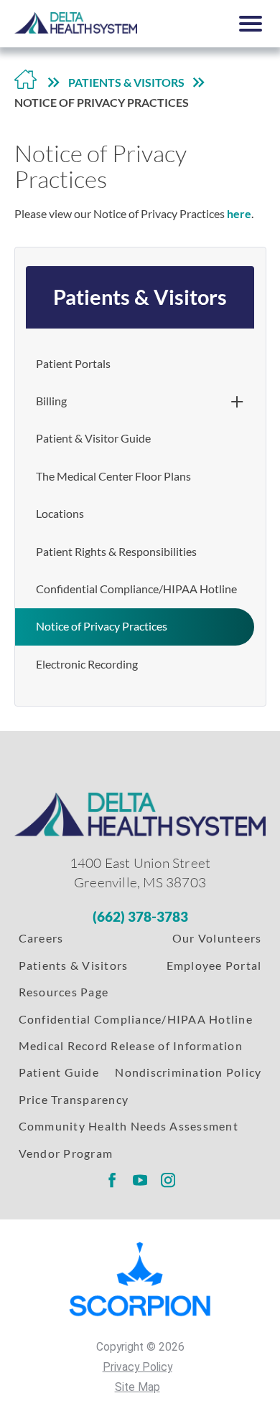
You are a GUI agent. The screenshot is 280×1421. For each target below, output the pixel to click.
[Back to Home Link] (25, 83)
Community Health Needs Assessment (128, 1126)
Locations (60, 513)
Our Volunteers (216, 938)
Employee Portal (214, 965)
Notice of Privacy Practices (101, 626)
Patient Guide (59, 1072)
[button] (250, 24)
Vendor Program (66, 1153)
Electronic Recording (87, 664)
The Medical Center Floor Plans (113, 476)
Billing (51, 401)
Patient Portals (73, 364)
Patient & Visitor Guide (93, 438)
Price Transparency (74, 1099)
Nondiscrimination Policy (188, 1072)
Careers (41, 938)
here (239, 213)
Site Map (137, 1387)
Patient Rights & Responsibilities (116, 551)
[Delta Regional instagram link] (168, 1180)
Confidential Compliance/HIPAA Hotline (136, 589)
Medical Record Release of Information (131, 1045)
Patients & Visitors (126, 82)
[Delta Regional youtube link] (140, 1180)
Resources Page (63, 992)
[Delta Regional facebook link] (112, 1180)
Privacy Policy (137, 1367)
